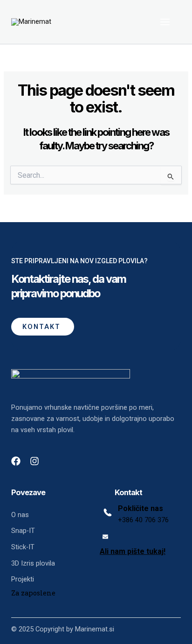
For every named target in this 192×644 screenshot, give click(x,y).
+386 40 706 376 (143, 520)
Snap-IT (23, 530)
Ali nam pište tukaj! (132, 551)
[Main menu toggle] (165, 22)
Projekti (22, 579)
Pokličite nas (140, 508)
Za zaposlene (33, 592)
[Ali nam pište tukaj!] (105, 536)
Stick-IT (22, 547)
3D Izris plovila (33, 563)
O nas (20, 515)
